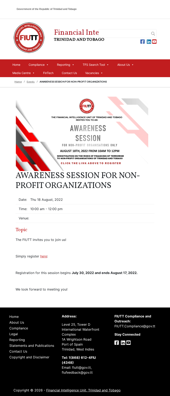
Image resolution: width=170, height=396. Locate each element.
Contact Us (69, 73)
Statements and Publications (31, 345)
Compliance (37, 64)
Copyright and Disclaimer (29, 357)
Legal (13, 334)
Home (16, 64)
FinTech (48, 73)
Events (31, 81)
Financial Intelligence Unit (97, 35)
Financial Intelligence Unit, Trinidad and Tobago (83, 390)
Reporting (63, 64)
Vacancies (92, 73)
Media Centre (21, 73)
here (43, 256)
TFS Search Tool (94, 64)
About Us (123, 64)
